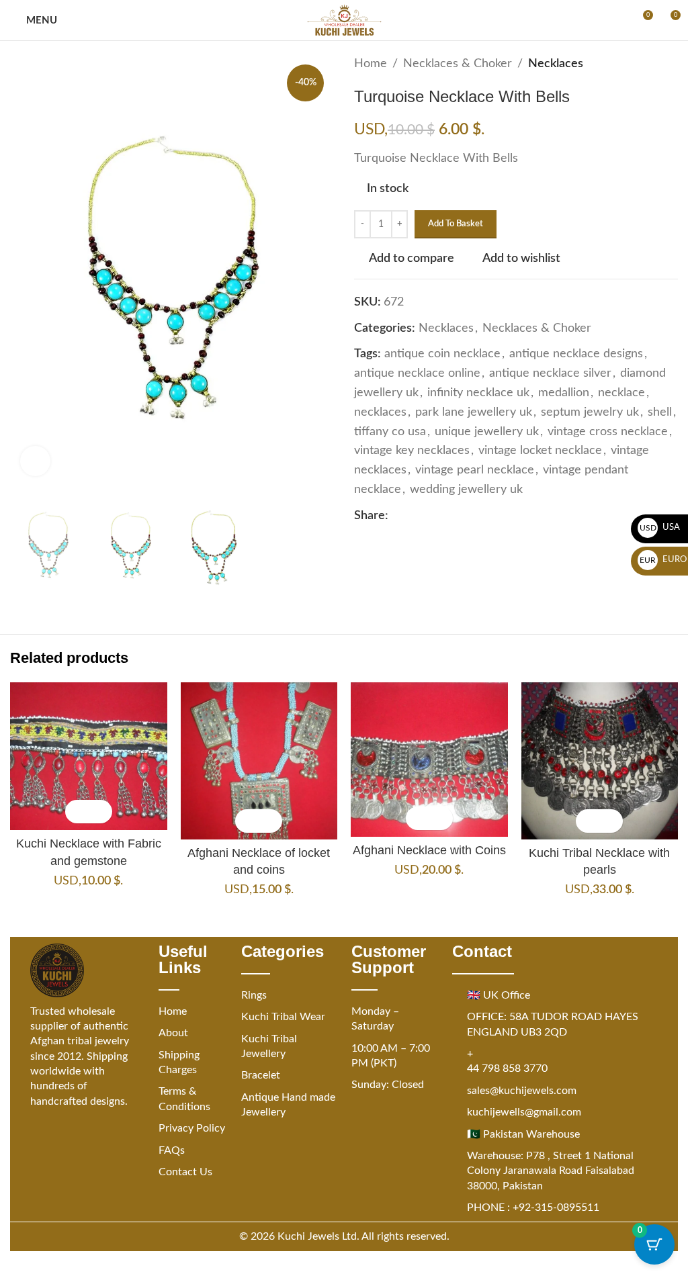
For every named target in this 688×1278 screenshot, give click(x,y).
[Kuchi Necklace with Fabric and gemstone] (88, 756)
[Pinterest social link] (429, 515)
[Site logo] (344, 20)
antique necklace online (417, 373)
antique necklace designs (576, 354)
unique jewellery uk (487, 432)
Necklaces (555, 64)
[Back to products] (654, 64)
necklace (621, 393)
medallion (563, 393)
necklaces (380, 412)
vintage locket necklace (540, 451)
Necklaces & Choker (457, 64)
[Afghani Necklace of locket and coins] (259, 760)
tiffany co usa (390, 432)
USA (660, 527)
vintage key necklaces (412, 451)
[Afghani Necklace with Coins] (429, 759)
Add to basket (455, 224)
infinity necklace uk (478, 393)
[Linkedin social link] (445, 515)
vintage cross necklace (608, 432)
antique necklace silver (550, 373)
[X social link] (412, 515)
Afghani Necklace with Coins (429, 850)
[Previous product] (638, 64)
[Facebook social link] (396, 515)
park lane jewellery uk (473, 412)
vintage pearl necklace (474, 470)
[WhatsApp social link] (461, 515)
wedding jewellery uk (466, 490)
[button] (77, 811)
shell (660, 412)
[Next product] (670, 64)
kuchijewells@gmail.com (524, 1112)
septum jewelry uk (590, 412)
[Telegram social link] (477, 515)
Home (370, 64)
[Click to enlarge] (35, 461)
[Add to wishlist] (100, 811)
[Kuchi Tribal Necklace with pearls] (600, 760)
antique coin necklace (442, 354)
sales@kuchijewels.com (521, 1090)
